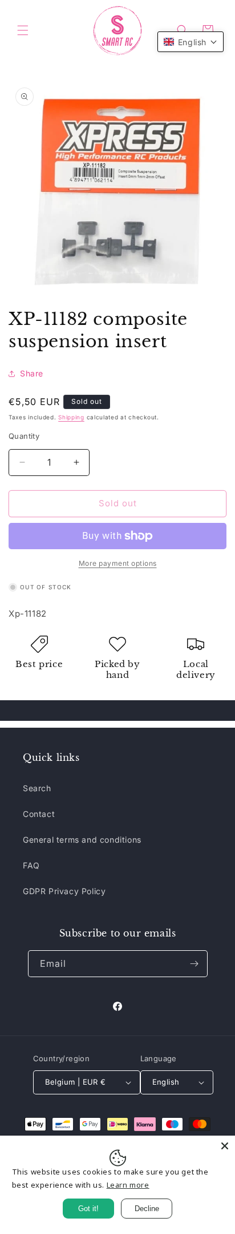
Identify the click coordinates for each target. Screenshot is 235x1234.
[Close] (224, 1146)
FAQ (31, 865)
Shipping (71, 417)
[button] (22, 30)
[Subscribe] (194, 963)
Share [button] (31, 373)
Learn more (128, 1185)
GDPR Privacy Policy (64, 891)
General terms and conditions (82, 839)
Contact (39, 814)
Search (37, 788)
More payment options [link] (118, 563)
